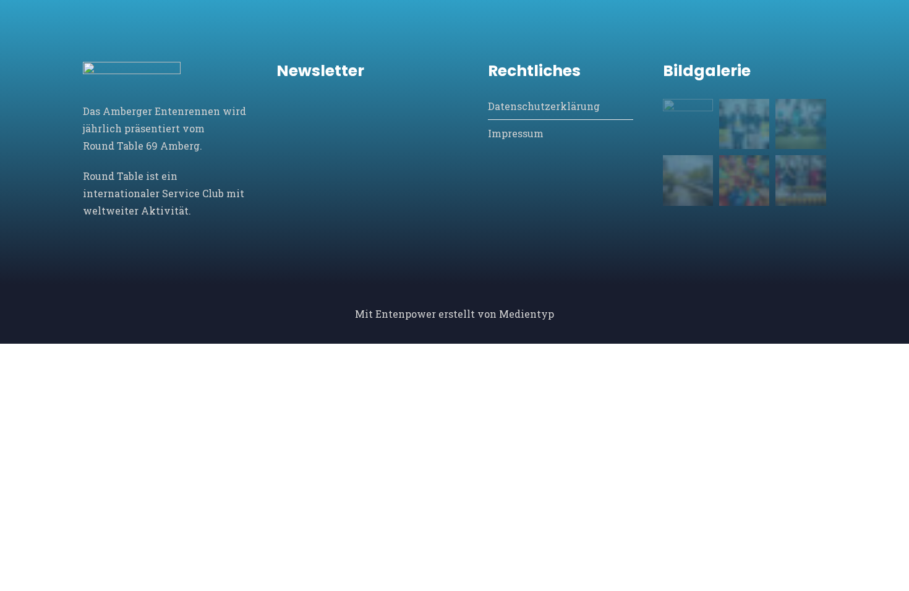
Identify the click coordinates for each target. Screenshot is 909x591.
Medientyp (526, 313)
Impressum (516, 133)
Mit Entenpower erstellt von (427, 313)
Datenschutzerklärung (544, 106)
